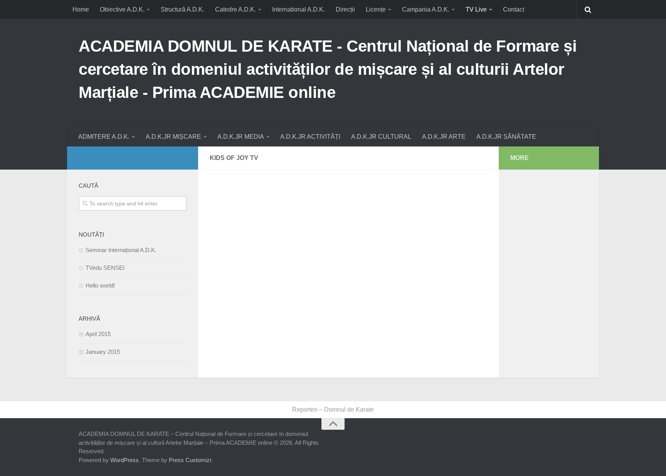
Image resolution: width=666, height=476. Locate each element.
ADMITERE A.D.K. (104, 136)
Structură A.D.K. (182, 9)
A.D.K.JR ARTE (444, 136)
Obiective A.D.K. (122, 9)
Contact (513, 9)
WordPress (124, 460)
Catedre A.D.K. (235, 9)
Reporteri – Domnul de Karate (333, 409)
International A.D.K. (298, 9)
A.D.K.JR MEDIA (240, 136)
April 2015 (98, 334)
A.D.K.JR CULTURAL (381, 136)
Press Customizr (190, 460)
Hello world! (100, 285)
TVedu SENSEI (105, 267)
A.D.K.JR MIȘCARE (173, 136)
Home (80, 9)
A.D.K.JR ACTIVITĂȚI (310, 136)
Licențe (376, 9)
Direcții (345, 9)
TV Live (476, 9)
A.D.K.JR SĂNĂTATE (506, 136)
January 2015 (103, 351)
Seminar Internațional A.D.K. (121, 250)
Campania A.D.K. (425, 9)
